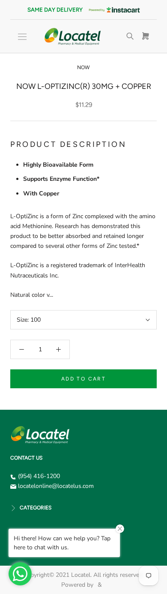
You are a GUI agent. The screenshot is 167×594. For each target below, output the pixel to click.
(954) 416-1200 (39, 476)
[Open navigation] (22, 37)
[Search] (130, 36)
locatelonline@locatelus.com (56, 486)
